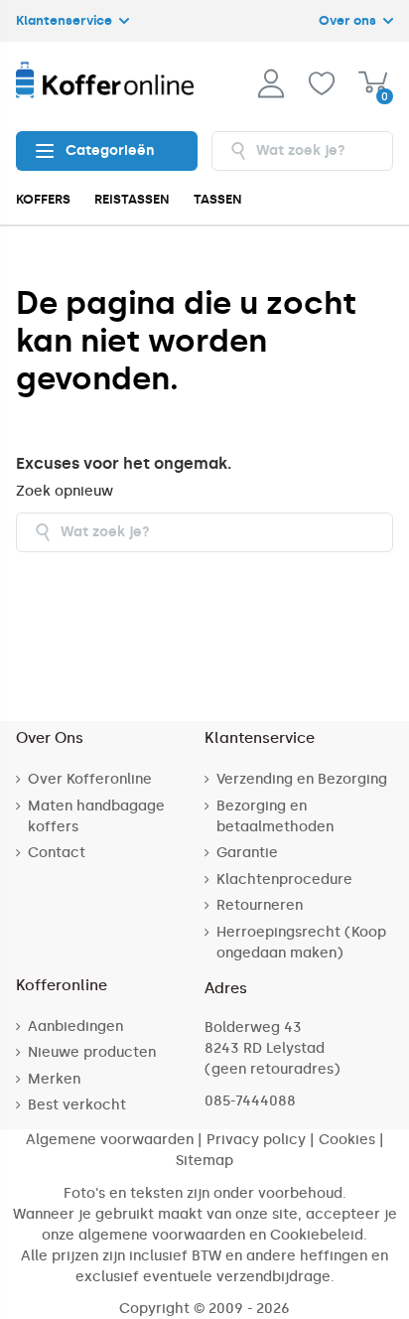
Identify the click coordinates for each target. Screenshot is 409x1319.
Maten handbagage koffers (96, 816)
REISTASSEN (132, 199)
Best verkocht (77, 1105)
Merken (54, 1079)
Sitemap (204, 1160)
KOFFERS (43, 199)
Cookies (347, 1139)
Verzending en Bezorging (301, 779)
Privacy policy (256, 1139)
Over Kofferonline (90, 779)
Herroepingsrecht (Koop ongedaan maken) (301, 942)
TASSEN (218, 199)
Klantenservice (65, 20)
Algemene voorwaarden (110, 1139)
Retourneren (259, 905)
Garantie (247, 852)
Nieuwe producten (92, 1052)
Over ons (349, 20)
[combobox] (302, 151)
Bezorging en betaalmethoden (275, 816)
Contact (56, 852)
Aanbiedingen (75, 1026)
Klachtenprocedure (284, 879)
